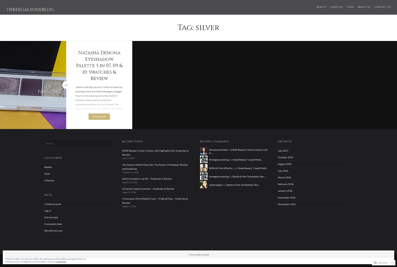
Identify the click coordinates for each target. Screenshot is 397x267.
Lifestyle (336, 7)
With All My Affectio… (221, 168)
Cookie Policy (61, 262)
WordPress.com (53, 230)
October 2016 (285, 157)
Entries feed (51, 217)
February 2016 (286, 184)
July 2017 (283, 150)
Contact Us (382, 7)
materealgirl (216, 184)
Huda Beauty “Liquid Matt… (247, 159)
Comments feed (53, 223)
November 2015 (287, 204)
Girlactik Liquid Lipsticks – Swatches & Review (148, 188)
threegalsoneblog (30, 9)
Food (350, 7)
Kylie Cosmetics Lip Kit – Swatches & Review (147, 178)
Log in (47, 210)
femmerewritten (218, 149)
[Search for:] (78, 143)
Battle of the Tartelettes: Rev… (249, 176)
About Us (364, 7)
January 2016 (285, 190)
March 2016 (284, 177)
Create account (52, 203)
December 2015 (287, 197)
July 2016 (283, 170)
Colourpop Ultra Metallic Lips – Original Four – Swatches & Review (155, 200)
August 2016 (285, 163)
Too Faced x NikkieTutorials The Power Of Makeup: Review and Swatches (155, 166)
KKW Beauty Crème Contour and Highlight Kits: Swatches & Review (155, 152)
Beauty (322, 7)
